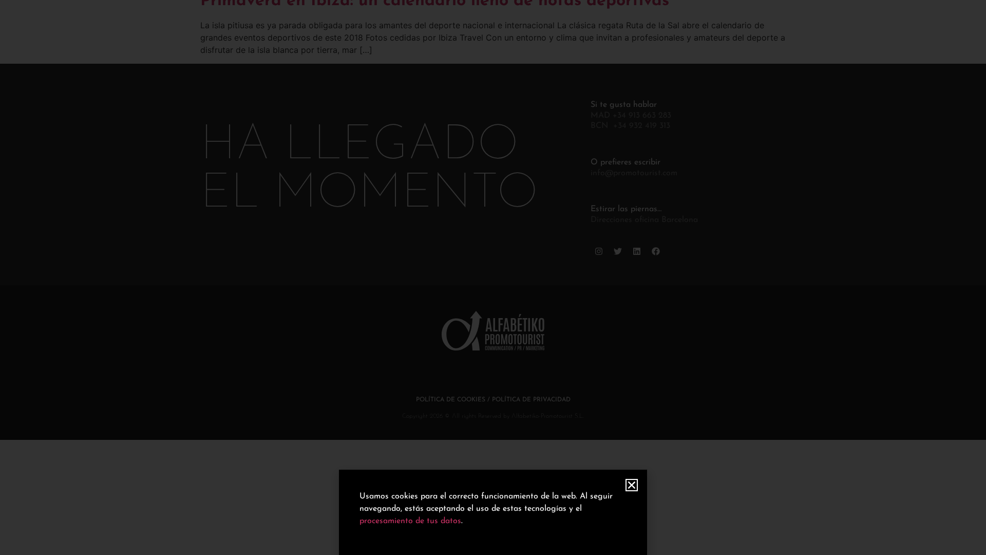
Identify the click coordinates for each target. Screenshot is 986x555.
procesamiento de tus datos (410, 521)
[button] (632, 485)
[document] (493, 277)
